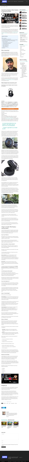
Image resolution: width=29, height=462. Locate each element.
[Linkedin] (5, 407)
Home (2, 8)
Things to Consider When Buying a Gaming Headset (8, 40)
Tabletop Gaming (22, 54)
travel (20, 55)
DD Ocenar (23, 25)
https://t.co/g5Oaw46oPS (9, 125)
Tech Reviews (9, 1)
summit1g (16, 403)
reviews (4, 8)
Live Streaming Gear (4, 4)
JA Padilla (3, 12)
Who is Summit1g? (4, 38)
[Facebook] (2, 407)
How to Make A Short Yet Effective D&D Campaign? (23, 35)
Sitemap (25, 461)
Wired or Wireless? (24, 75)
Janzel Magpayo (24, 19)
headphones (4, 403)
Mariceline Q (23, 22)
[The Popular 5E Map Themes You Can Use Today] (4, 423)
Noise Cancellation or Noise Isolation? (7, 42)
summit (9, 403)
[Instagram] (6, 416)
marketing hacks (22, 49)
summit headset (12, 403)
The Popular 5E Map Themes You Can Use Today (3, 427)
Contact (6, 6)
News (20, 51)
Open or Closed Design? (6, 45)
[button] (27, 1)
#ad (3, 125)
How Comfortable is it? (6, 44)
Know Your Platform (5, 41)
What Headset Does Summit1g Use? (22, 64)
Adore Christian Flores (24, 14)
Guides (21, 48)
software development (22, 53)
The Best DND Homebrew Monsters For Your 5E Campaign (23, 41)
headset (7, 403)
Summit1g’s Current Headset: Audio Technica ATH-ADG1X (24, 66)
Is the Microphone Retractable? (7, 43)
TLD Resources (22, 461)
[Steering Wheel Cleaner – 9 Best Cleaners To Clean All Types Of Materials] (10, 423)
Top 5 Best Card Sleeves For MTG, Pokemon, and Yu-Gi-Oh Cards (15, 427)
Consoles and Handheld (20, 1)
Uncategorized (21, 56)
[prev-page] (1, 429)
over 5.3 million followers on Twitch (9, 79)
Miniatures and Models (22, 50)
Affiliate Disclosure (10, 461)
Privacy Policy (18, 461)
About (2, 6)
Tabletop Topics (15, 1)
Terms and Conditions (14, 461)
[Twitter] (3, 407)
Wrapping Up (3, 47)
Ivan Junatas (23, 11)
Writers (4, 6)
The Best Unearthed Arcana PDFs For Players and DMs (24, 39)
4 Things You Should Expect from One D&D (24, 37)
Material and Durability (24, 76)
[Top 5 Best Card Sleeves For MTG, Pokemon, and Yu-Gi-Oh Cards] (16, 423)
